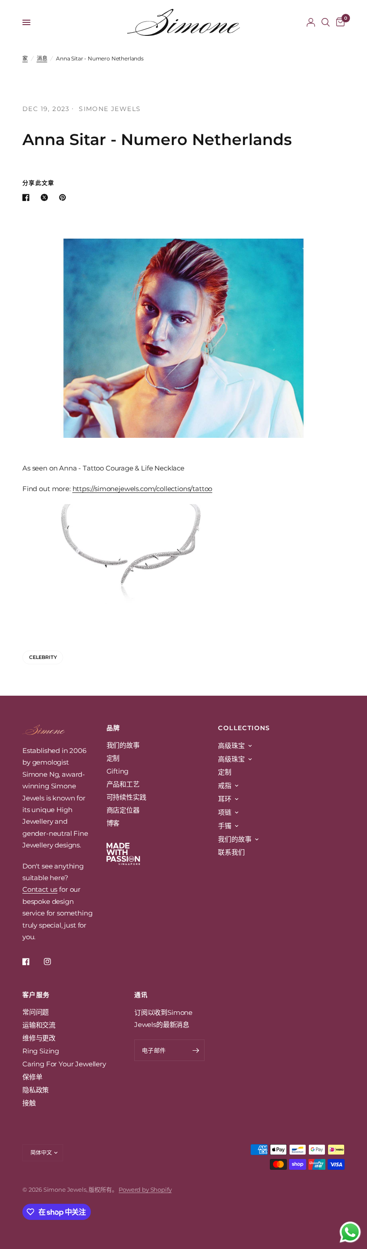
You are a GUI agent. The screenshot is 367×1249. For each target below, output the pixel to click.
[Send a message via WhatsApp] (350, 1232)
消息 (42, 58)
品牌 (113, 728)
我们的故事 (123, 745)
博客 (113, 823)
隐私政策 (35, 1090)
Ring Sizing (40, 1051)
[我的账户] (310, 22)
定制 (113, 758)
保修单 (32, 1077)
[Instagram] (54, 961)
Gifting (118, 771)
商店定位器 (123, 810)
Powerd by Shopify (145, 1189)
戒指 (224, 785)
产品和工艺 (123, 784)
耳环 (224, 799)
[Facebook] (32, 961)
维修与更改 (38, 1038)
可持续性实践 (126, 797)
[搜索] (325, 22)
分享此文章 (38, 183)
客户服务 (36, 995)
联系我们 (231, 852)
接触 (29, 1103)
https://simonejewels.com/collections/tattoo (143, 488)
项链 (224, 812)
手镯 (224, 825)
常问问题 (35, 1012)
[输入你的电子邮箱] (196, 1050)
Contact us (39, 889)
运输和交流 (38, 1025)
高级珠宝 (231, 745)
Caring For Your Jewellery (64, 1064)
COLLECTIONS (244, 728)
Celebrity (42, 657)
